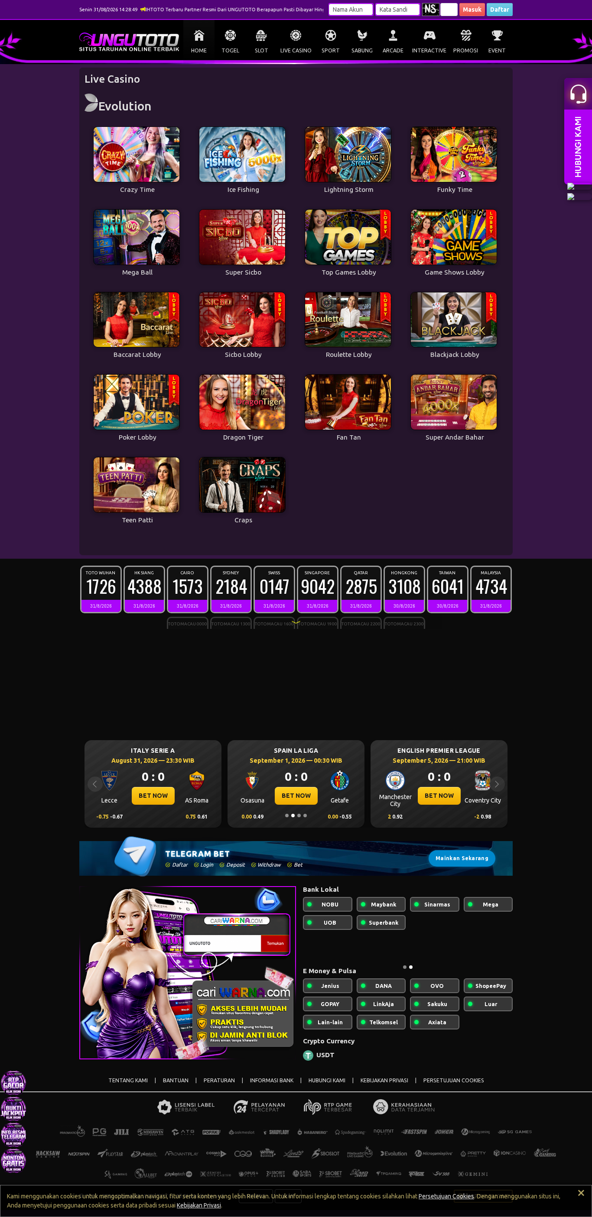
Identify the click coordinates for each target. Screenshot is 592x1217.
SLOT (261, 50)
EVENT (497, 50)
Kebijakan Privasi (199, 1205)
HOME (199, 50)
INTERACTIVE (429, 50)
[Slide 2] (293, 815)
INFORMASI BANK (271, 1080)
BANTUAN (176, 1080)
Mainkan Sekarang (462, 858)
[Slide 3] (299, 815)
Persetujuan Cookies (446, 1196)
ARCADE (393, 50)
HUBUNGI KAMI (327, 1080)
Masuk (472, 9)
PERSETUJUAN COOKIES (453, 1080)
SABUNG (362, 50)
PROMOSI (465, 50)
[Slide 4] (305, 815)
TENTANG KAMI (128, 1080)
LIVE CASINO (296, 50)
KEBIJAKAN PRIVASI (384, 1080)
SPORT (331, 50)
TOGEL (230, 50)
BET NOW (153, 795)
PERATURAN (219, 1080)
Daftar (499, 9)
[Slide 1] (287, 815)
